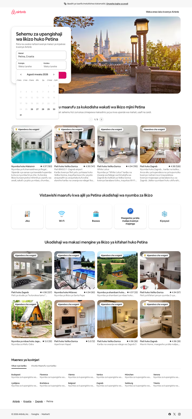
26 (32, 109)
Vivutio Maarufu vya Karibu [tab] (43, 366)
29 (48, 109)
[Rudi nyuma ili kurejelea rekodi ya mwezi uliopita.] (21, 74)
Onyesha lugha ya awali (117, 3)
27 (37, 109)
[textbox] (28, 66)
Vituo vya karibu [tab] (19, 366)
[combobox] (41, 56)
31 (21, 115)
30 (54, 109)
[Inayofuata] (101, 119)
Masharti (46, 414)
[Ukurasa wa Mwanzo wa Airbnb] (18, 11)
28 (43, 109)
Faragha (35, 414)
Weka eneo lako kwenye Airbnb (162, 11)
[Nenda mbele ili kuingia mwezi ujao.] (54, 74)
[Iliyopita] (91, 119)
